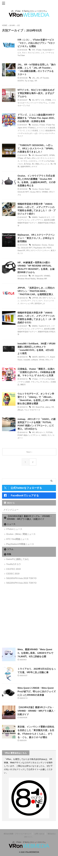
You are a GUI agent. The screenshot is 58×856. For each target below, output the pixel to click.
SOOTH (21, 80)
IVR (33, 49)
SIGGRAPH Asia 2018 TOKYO (21, 578)
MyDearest (36, 244)
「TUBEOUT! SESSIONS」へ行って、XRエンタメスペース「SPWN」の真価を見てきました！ (36, 148)
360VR (34, 356)
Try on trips (29, 80)
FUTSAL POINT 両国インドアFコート (35, 433)
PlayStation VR (39, 247)
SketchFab (40, 407)
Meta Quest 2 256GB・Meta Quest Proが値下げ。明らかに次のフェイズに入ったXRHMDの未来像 (37, 691)
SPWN (51, 155)
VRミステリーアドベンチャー (38, 250)
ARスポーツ (40, 432)
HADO (43, 435)
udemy (47, 407)
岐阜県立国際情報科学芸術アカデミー (36, 221)
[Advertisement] (29, 616)
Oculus (35, 189)
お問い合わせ (39, 833)
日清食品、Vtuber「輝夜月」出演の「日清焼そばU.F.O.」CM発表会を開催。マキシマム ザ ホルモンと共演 (36, 372)
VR (40, 297)
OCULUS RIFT (23, 191)
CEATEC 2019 (13, 569)
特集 (9, 554)
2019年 (12, 25)
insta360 (26, 359)
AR (33, 155)
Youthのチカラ (44, 217)
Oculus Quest (44, 189)
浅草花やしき (39, 303)
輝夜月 (23, 384)
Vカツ (24, 52)
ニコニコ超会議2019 (47, 130)
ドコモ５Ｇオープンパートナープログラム (37, 101)
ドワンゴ (21, 130)
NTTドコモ (39, 100)
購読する (11, 502)
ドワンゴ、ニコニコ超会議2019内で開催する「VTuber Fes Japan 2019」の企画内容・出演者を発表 (37, 118)
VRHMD (45, 191)
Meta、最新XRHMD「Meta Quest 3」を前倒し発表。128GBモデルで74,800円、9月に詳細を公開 (35, 653)
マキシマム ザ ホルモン (40, 381)
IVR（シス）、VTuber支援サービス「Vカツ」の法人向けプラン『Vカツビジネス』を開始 (36, 43)
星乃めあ (27, 163)
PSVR (49, 247)
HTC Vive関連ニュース (17, 539)
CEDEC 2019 (12, 574)
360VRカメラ (43, 356)
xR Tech (27, 158)
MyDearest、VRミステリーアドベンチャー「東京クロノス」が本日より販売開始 (36, 238)
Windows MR (42, 278)
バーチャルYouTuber (46, 161)
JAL (33, 77)
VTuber (38, 49)
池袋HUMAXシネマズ (28, 166)
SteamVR (21, 250)
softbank (34, 359)
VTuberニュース (14, 529)
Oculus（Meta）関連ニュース (21, 534)
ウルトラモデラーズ (32, 409)
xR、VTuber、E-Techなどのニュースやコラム (29, 842)
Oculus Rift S (35, 191)
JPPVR (35, 297)
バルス (20, 163)
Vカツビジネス (34, 52)
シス (42, 52)
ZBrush (20, 409)
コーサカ (23, 161)
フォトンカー (37, 300)
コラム (10, 549)
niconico (35, 124)
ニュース (11, 524)
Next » (29, 451)
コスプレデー (25, 300)
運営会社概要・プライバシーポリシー (17, 833)
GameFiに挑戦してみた (17, 559)
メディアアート (37, 220)
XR (36, 80)
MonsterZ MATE (41, 155)
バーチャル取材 (24, 381)
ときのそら (32, 161)
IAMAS (34, 217)
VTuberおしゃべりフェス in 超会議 (41, 127)
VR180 (41, 359)
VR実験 (48, 100)
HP (33, 275)
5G (33, 100)
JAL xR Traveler (42, 77)
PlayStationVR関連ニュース (20, 544)
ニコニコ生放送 (32, 130)
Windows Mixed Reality (27, 278)
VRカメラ (49, 359)
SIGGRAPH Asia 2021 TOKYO (21, 583)
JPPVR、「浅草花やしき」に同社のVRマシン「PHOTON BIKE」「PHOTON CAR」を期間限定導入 (36, 291)
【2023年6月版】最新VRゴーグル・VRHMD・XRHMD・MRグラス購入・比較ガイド (29, 517)
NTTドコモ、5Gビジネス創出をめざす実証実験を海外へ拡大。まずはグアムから (36, 93)
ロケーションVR (26, 303)
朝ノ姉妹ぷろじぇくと (41, 163)
